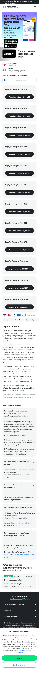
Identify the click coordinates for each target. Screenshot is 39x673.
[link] (11, 41)
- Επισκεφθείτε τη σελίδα (19, 523)
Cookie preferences (19, 665)
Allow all (19, 658)
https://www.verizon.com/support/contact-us (19, 555)
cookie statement (22, 650)
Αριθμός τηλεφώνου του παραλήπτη (14, 75)
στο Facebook (15, 525)
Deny (19, 670)
